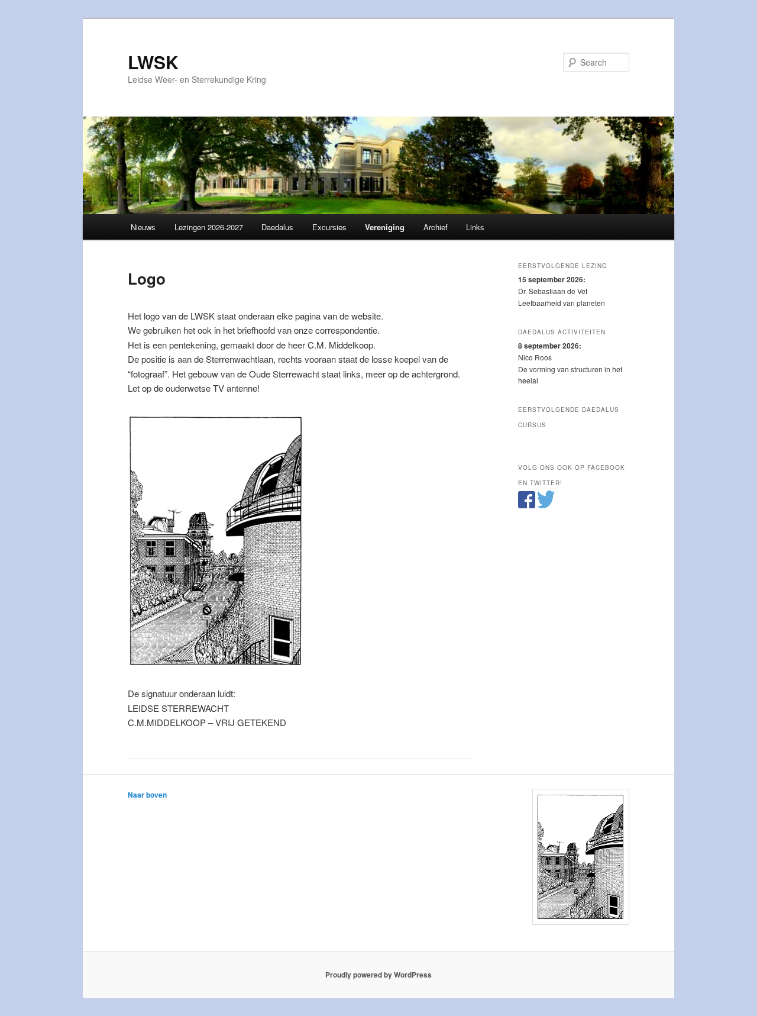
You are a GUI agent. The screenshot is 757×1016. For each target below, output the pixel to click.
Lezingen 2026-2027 (208, 227)
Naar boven (147, 794)
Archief (435, 227)
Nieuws (143, 227)
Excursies (329, 227)
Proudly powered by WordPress (378, 974)
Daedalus (277, 227)
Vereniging (385, 227)
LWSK (153, 62)
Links (475, 227)
